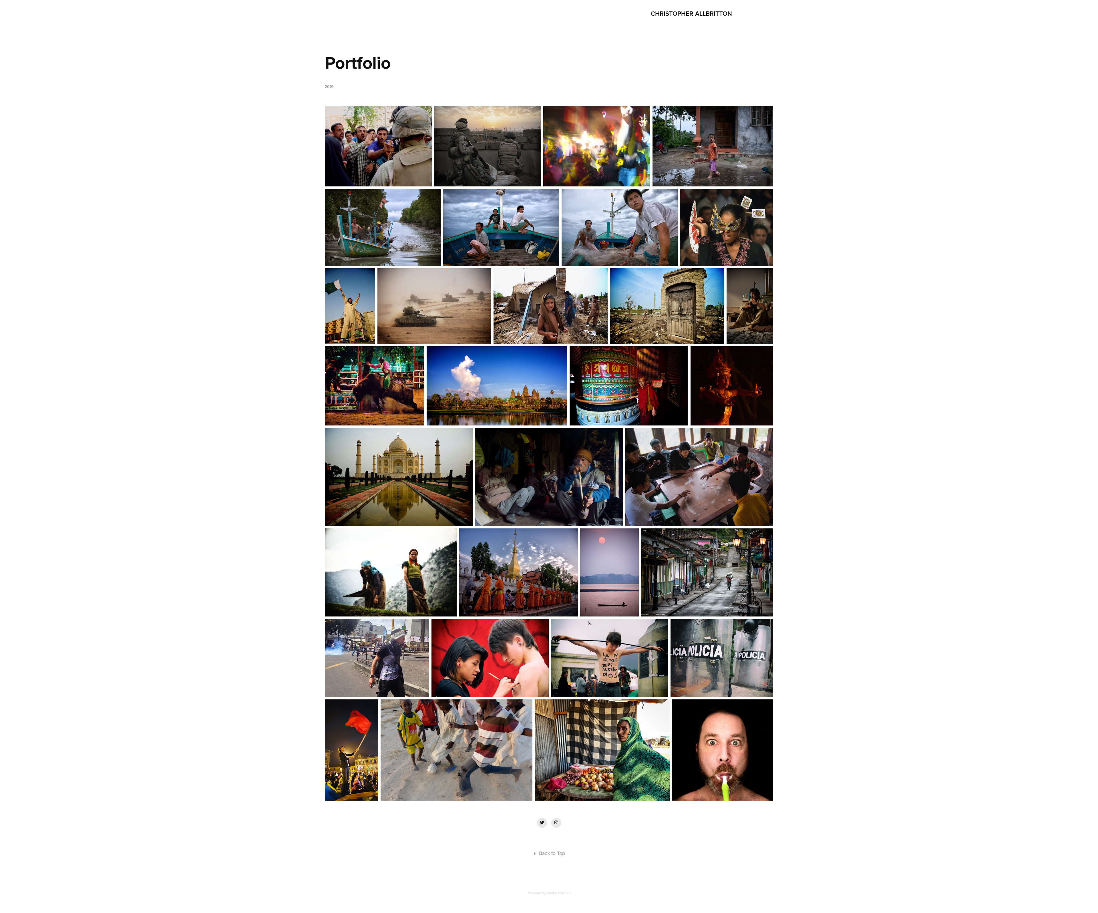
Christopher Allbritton (691, 13)
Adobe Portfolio (558, 893)
